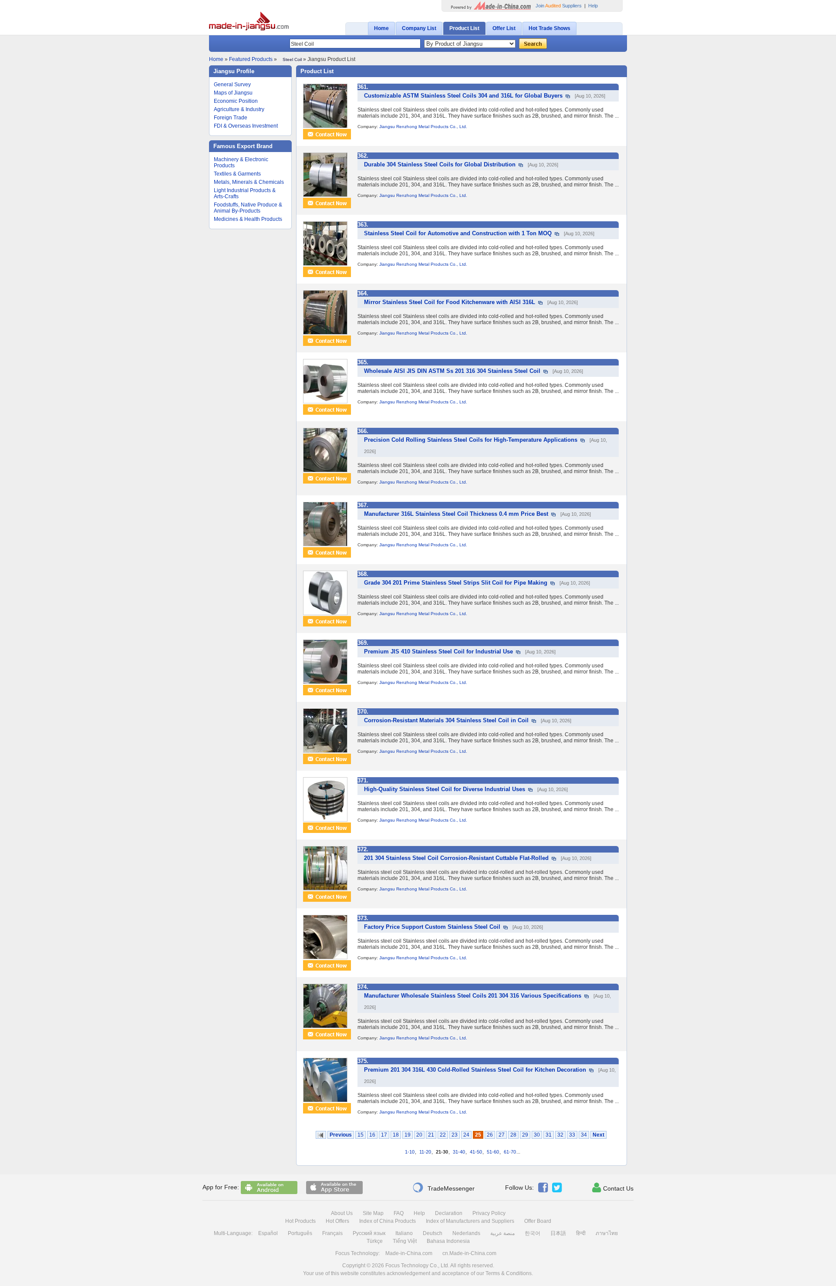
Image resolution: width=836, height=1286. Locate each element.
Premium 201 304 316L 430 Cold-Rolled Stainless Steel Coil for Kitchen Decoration (475, 1069)
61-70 (510, 1151)
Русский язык (369, 1233)
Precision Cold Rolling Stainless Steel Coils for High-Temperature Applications (470, 440)
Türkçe (375, 1241)
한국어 (532, 1233)
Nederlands (466, 1233)
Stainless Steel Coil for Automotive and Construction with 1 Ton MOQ (458, 233)
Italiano (404, 1233)
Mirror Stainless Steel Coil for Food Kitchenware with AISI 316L (449, 302)
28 (513, 1135)
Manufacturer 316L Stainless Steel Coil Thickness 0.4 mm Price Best (456, 514)
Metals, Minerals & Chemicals (249, 182)
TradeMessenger (443, 1187)
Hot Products (300, 1221)
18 (396, 1135)
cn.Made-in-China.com (469, 1253)
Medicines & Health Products (248, 219)
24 (466, 1135)
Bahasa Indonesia (448, 1241)
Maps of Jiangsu (233, 93)
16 (372, 1135)
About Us (342, 1213)
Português (300, 1233)
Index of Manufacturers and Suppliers (470, 1221)
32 (560, 1135)
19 (408, 1135)
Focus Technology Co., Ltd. (417, 1265)
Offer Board (537, 1221)
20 (419, 1135)
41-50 (476, 1151)
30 (537, 1135)
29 (525, 1135)
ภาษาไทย (607, 1233)
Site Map (373, 1213)
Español (268, 1233)
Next (598, 1135)
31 (549, 1135)
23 (455, 1135)
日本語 (558, 1233)
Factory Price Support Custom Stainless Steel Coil (432, 927)
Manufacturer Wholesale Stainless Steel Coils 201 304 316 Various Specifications (472, 995)
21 (431, 1135)
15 (360, 1135)
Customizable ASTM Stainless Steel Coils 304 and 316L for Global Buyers (463, 95)
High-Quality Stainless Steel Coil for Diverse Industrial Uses (444, 789)
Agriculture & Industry (239, 109)
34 (584, 1135)
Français (332, 1233)
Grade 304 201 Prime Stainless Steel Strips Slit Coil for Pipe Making (455, 582)
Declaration (448, 1213)
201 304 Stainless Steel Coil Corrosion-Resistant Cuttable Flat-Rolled (456, 858)
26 (490, 1135)
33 (572, 1135)
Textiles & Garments (237, 174)
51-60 (493, 1151)
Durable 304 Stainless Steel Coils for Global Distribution (440, 164)
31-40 (459, 1151)
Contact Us (613, 1187)
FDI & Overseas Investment (246, 126)
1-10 (410, 1151)
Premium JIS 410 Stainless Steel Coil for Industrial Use (438, 651)
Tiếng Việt (405, 1241)
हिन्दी (581, 1233)
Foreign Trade (230, 118)
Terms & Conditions (508, 1273)
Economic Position (236, 101)
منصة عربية (502, 1233)
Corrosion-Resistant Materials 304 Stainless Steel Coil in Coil (446, 720)
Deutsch (432, 1233)
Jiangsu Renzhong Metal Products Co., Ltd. (423, 126)
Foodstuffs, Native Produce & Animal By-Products (248, 208)
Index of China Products (387, 1221)
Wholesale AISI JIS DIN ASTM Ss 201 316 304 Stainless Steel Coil (452, 371)
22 (443, 1135)
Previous (341, 1135)
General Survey (232, 84)
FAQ (399, 1213)
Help (593, 5)
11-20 (425, 1151)
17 (384, 1135)
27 (502, 1135)
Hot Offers (337, 1221)
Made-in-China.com (408, 1253)
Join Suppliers (559, 5)
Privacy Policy (489, 1213)
